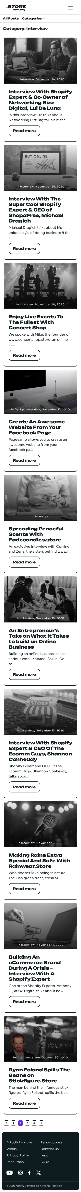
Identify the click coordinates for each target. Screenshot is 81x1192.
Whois (11, 1148)
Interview (27, 79)
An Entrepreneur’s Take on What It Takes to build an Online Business (39, 639)
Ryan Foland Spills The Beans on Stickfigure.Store (39, 1075)
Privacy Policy (17, 1155)
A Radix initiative (19, 1142)
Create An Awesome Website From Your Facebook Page (37, 427)
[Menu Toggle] (71, 8)
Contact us (49, 1148)
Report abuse (51, 1142)
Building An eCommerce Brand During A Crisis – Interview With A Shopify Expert (35, 968)
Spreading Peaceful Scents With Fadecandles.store (36, 534)
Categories (32, 18)
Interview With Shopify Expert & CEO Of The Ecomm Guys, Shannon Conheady (40, 751)
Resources (15, 1161)
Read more (24, 130)
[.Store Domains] (16, 8)
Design (20, 409)
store (36, 1057)
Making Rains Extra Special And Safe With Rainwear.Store (39, 860)
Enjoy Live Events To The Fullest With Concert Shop (36, 322)
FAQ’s (44, 1161)
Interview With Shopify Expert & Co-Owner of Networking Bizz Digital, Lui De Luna (40, 100)
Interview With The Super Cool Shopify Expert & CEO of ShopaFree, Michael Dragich (36, 210)
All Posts (11, 18)
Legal (44, 1155)
